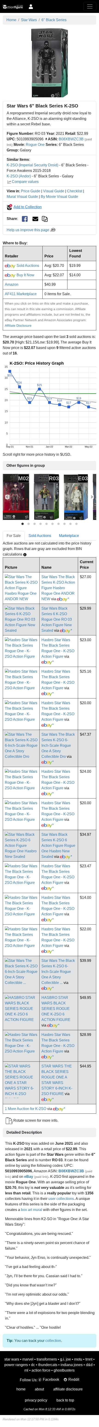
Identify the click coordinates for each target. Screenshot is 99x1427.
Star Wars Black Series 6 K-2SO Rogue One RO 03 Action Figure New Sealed (56, 619)
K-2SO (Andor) (19, 176)
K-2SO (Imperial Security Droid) (32, 165)
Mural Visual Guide (22, 197)
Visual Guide (53, 191)
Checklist (74, 191)
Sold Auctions (27, 266)
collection (53, 1341)
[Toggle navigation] (89, 6)
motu (78, 1359)
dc (33, 1365)
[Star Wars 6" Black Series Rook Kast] (16, 497)
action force (41, 1370)
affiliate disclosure (68, 1389)
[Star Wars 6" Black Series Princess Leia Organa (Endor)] (46, 497)
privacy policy (36, 1400)
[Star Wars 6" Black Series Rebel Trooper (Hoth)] (76, 497)
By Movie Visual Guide (59, 197)
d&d (89, 1365)
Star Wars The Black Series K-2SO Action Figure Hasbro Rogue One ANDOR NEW (58, 588)
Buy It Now (25, 275)
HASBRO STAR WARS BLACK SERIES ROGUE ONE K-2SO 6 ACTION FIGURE (55, 1009)
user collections (61, 1199)
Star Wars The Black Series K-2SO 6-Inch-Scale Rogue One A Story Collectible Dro (58, 745)
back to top (65, 1400)
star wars (11, 1359)
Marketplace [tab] (69, 536)
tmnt (88, 1359)
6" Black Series (54, 20)
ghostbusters (64, 1370)
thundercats (47, 1365)
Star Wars (29, 20)
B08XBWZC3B (71, 139)
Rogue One (35, 145)
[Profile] (31, 6)
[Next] (91, 497)
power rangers (16, 1365)
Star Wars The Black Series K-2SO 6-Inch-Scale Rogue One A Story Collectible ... (58, 972)
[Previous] (7, 497)
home (21, 1389)
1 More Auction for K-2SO (25, 1109)
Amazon (11, 284)
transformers (47, 1359)
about (39, 1389)
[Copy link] (45, 219)
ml (26, 1370)
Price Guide (30, 191)
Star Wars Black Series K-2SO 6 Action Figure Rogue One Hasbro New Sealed (58, 846)
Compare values (25, 182)
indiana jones (72, 1365)
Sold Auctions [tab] (40, 536)
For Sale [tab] (14, 536)
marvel (27, 1359)
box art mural (31, 1210)
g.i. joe (65, 1359)
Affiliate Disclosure (18, 325)
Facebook (51, 1379)
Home (11, 20)
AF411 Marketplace (21, 294)
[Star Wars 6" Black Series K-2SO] (49, 62)
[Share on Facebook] (25, 218)
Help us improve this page (28, 230)
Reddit (73, 1379)
